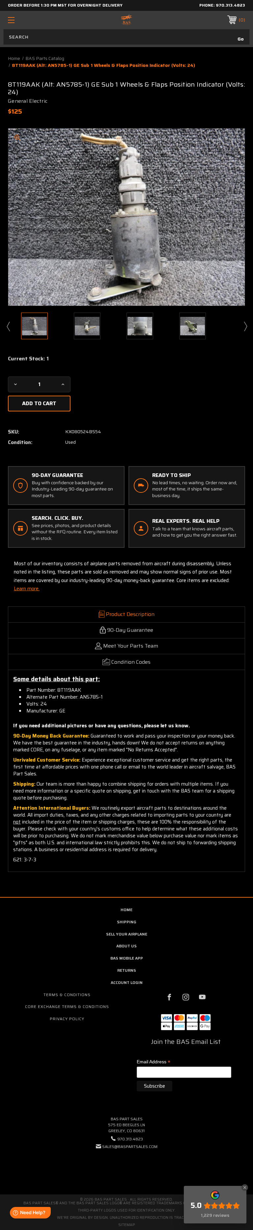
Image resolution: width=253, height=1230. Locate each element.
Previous (8, 326)
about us (126, 946)
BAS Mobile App (126, 958)
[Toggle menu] (31, 20)
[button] (126, 1167)
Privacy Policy (67, 1019)
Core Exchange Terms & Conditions (67, 1006)
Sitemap (126, 1225)
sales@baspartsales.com (129, 1146)
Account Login (127, 982)
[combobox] (126, 37)
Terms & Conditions (67, 995)
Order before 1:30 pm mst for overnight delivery (65, 5)
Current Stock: (28, 358)
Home (126, 910)
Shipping (126, 922)
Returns (126, 970)
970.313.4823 (230, 5)
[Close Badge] (244, 1187)
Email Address (153, 1062)
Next (245, 326)
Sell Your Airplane (126, 934)
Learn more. (27, 589)
